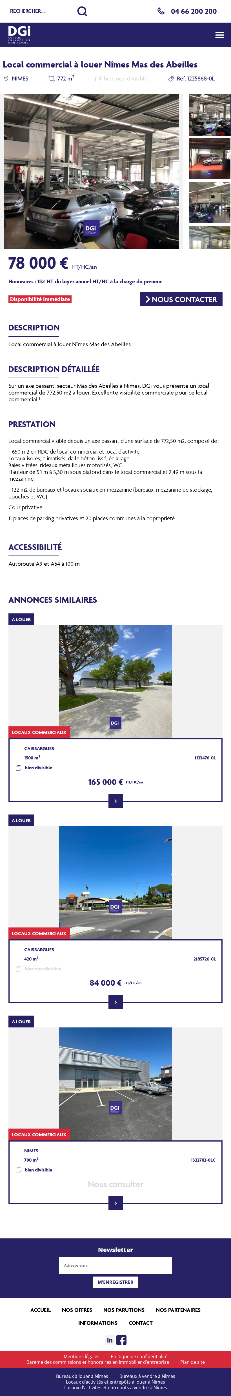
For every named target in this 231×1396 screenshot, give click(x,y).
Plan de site (192, 1362)
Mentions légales (81, 1356)
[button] (219, 35)
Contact (141, 1322)
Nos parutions (124, 1309)
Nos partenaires (178, 1309)
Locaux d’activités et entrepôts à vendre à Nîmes (115, 1387)
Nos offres (77, 1309)
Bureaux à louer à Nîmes (82, 1376)
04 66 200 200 (194, 11)
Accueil (40, 1309)
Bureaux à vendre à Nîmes (147, 1376)
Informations (97, 1322)
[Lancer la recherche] (82, 11)
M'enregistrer (116, 1282)
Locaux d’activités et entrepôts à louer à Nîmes (115, 1382)
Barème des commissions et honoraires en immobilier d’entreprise (97, 1362)
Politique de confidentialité (139, 1356)
